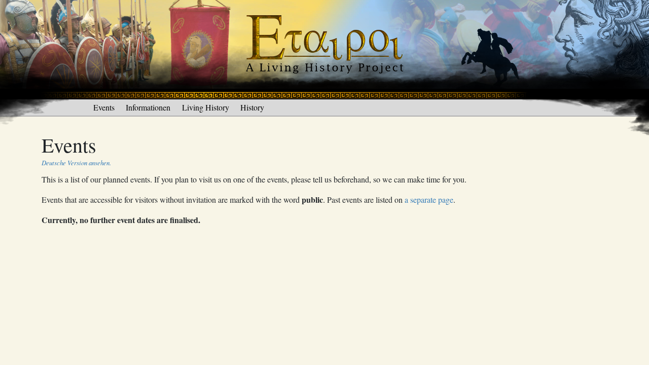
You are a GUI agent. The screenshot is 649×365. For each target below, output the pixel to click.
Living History (205, 107)
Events (104, 107)
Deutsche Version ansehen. (76, 162)
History (252, 107)
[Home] (324, 48)
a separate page (429, 199)
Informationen (148, 107)
